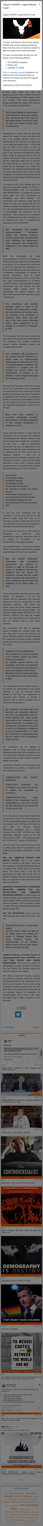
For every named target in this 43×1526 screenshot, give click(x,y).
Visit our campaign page (13, 72)
